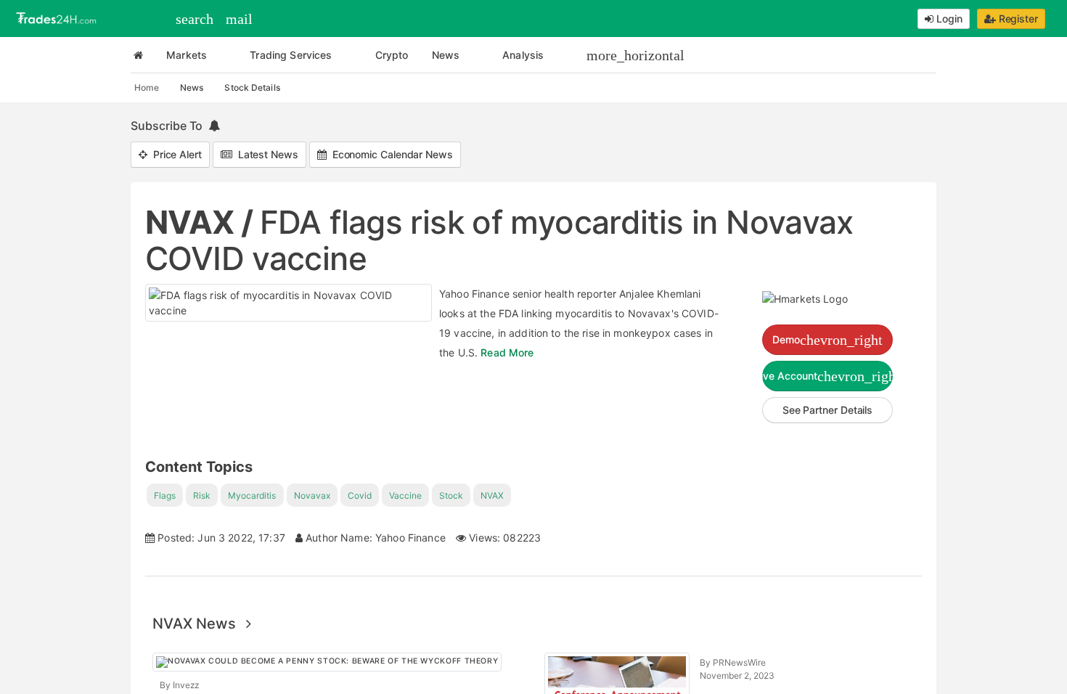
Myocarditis (252, 495)
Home (146, 87)
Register (1017, 18)
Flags (165, 495)
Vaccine (405, 495)
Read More (507, 352)
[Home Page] (138, 55)
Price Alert (174, 154)
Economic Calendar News (390, 154)
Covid (360, 495)
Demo (827, 340)
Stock (451, 495)
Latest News (265, 154)
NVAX (492, 495)
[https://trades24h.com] (58, 17)
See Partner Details (827, 410)
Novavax (312, 495)
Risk (201, 495)
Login (947, 18)
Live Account (827, 376)
